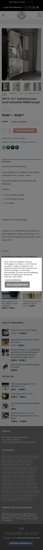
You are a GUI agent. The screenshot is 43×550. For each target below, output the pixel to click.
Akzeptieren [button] (17, 284)
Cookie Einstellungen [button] (13, 280)
